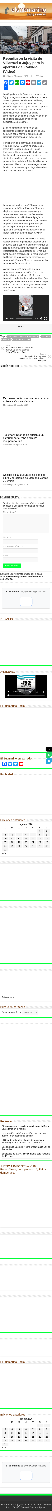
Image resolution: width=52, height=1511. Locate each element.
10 (5, 838)
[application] (26, 308)
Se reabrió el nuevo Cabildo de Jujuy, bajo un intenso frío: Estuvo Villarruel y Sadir (19, 349)
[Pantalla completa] (45, 318)
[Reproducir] (6, 318)
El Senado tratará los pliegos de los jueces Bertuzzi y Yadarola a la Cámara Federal (23, 1141)
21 (33, 842)
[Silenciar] (41, 318)
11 (12, 838)
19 (19, 842)
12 (19, 838)
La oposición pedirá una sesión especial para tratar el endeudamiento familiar (24, 1134)
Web (5, 555)
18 (12, 842)
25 (12, 846)
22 (40, 842)
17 (5, 842)
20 (26, 842)
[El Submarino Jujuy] (26, 11)
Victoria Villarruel (21, 339)
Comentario (9, 512)
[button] (26, 308)
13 (26, 838)
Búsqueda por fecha (11, 1012)
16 (46, 838)
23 (46, 842)
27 (26, 846)
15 (40, 838)
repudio (6, 339)
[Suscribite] (49, 755)
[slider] (24, 318)
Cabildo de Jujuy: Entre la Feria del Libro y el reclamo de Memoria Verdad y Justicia (25, 477)
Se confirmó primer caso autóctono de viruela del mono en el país (33, 357)
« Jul (4, 853)
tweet (21, 326)
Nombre (7, 537)
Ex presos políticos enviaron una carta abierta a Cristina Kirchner (26, 400)
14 (33, 838)
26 (19, 846)
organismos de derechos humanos (23, 336)
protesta (46, 336)
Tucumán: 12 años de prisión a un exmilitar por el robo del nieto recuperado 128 (23, 437)
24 (5, 846)
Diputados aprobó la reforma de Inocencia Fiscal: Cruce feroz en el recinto (26, 1127)
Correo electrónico (13, 546)
